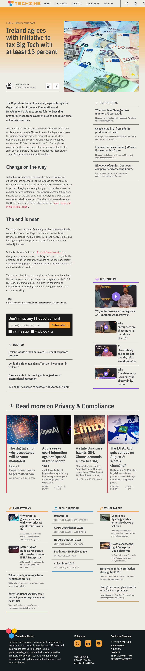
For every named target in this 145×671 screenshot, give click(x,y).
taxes (63, 302)
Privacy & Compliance (24, 23)
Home (47, 3)
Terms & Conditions (122, 655)
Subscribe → (60, 325)
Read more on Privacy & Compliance (65, 405)
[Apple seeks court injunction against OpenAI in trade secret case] (55, 429)
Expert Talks (22, 508)
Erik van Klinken (114, 487)
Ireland (56, 302)
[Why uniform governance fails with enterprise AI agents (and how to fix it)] (13, 527)
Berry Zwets (45, 487)
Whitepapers (113, 508)
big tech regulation (28, 302)
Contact (115, 652)
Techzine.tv (108, 279)
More (107, 3)
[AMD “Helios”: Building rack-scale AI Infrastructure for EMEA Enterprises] (13, 557)
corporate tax (45, 302)
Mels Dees (81, 479)
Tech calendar (69, 508)
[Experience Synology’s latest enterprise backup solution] (105, 525)
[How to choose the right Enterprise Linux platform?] (105, 552)
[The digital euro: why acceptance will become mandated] (22, 429)
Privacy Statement (121, 659)
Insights (91, 3)
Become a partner (121, 642)
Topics (75, 3)
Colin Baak (14, 478)
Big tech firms (12, 302)
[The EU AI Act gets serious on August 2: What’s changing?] (123, 429)
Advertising (118, 645)
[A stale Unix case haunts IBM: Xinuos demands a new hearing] (89, 429)
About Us (116, 648)
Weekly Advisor (44, 331)
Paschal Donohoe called (49, 252)
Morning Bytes (21, 331)
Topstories (61, 3)
